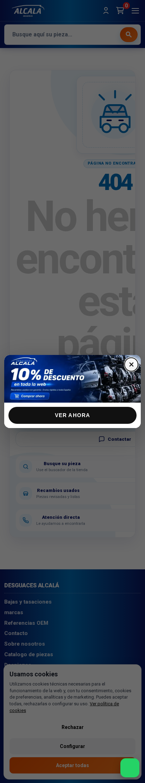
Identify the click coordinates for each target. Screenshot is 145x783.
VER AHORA (72, 415)
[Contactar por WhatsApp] (129, 767)
